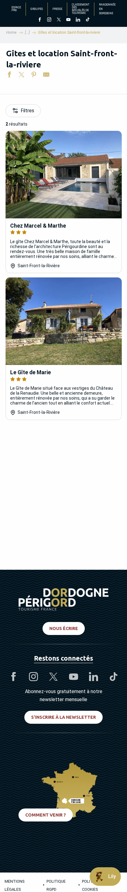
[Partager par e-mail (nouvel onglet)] (46, 75)
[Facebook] (39, 20)
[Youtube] (68, 20)
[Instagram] (49, 20)
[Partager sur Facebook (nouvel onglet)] (9, 75)
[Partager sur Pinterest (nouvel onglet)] (34, 75)
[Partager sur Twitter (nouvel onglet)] (21, 75)
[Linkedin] (78, 20)
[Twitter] (58, 20)
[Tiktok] (87, 20)
